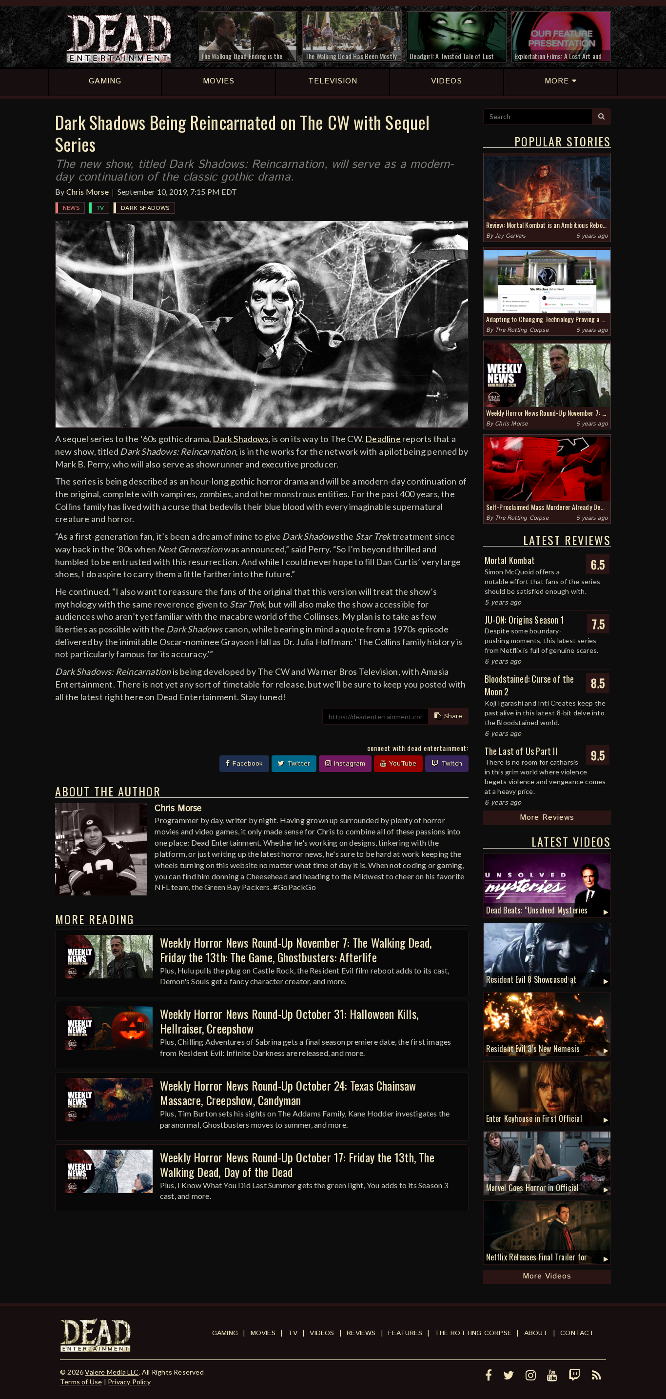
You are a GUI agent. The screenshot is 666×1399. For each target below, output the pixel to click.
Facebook (246, 764)
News (71, 208)
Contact (577, 1333)
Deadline (383, 438)
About (536, 1333)
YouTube (401, 764)
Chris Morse (87, 191)
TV (100, 208)
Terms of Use (81, 1382)
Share (452, 716)
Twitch (450, 764)
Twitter (297, 764)
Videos (322, 1333)
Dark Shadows (145, 208)
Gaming (225, 1333)
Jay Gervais (510, 236)
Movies (263, 1333)
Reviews (361, 1333)
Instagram (348, 764)
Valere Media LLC (111, 1372)
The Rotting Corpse (521, 330)
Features (405, 1333)
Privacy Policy (129, 1382)
